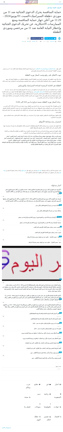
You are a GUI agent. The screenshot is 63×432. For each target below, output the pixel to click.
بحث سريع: (58, 366)
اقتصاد (54, 7)
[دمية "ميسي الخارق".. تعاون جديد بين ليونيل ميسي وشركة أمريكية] (31, 237)
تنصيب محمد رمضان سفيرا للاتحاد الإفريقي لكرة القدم (48, 232)
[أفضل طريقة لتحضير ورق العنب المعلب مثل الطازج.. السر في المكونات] (31, 343)
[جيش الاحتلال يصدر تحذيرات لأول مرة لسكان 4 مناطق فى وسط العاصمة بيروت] (31, 333)
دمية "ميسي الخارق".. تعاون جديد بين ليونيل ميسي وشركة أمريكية (45, 242)
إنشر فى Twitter (49, 38)
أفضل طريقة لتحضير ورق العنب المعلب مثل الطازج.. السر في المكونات (43, 348)
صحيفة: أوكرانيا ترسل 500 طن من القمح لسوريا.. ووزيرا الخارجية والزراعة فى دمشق (40, 222)
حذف (23, 41)
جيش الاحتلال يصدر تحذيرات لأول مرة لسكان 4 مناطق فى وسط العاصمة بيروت (42, 338)
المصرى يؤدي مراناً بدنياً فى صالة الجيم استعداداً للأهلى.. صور (46, 358)
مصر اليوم (23, 170)
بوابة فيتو (50, 7)
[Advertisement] (31, 57)
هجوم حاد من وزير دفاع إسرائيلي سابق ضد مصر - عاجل (47, 328)
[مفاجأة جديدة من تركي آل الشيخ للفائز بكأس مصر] (31, 206)
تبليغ (28, 41)
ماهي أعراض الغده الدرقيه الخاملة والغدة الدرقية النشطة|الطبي (46, 318)
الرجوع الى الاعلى (6, 427)
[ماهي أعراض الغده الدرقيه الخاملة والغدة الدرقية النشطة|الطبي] (31, 313)
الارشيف (59, 7)
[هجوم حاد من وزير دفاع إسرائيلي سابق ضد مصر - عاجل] (31, 323)
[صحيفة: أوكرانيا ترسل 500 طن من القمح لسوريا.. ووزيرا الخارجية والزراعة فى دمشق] (31, 217)
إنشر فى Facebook (35, 38)
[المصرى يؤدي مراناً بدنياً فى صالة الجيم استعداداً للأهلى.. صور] (31, 353)
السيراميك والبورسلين (39, 91)
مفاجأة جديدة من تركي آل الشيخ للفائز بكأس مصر (49, 210)
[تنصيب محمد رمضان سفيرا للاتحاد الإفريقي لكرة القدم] (31, 227)
